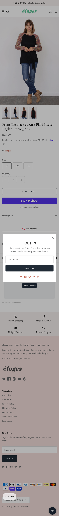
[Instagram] (30, 277)
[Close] (53, 238)
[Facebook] (25, 277)
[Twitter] (21, 277)
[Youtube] (34, 277)
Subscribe (29, 268)
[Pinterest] (38, 277)
